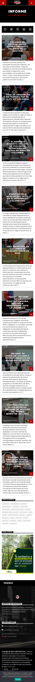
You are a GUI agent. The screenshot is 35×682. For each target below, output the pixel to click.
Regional (5, 292)
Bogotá (24, 504)
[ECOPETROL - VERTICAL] (17, 554)
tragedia (6, 523)
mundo (29, 515)
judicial (22, 515)
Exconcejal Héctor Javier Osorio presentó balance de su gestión (17, 46)
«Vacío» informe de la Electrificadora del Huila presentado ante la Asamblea (17, 302)
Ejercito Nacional (17, 509)
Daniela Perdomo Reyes (10, 108)
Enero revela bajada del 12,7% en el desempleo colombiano (17, 197)
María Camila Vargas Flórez (11, 57)
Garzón (28, 509)
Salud (20, 520)
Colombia (15, 506)
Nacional (5, 137)
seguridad (26, 520)
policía (25, 518)
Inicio (6, 669)
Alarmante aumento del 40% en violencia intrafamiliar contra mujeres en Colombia (17, 147)
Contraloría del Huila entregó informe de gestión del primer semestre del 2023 (17, 409)
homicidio (23, 512)
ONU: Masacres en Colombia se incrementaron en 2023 (17, 249)
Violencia (13, 523)
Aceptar (18, 679)
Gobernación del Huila (10, 512)
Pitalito (18, 518)
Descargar (11, 667)
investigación (13, 515)
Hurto (5, 515)
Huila (30, 512)
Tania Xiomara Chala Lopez (11, 158)
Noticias (15, 669)
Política (9, 37)
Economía (5, 87)
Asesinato (6, 504)
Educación (6, 509)
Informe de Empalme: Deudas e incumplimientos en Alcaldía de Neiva (17, 356)
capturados (7, 506)
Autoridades (15, 504)
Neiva (4, 37)
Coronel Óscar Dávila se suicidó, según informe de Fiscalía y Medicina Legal (17, 461)
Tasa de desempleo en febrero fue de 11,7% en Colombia (18, 97)
